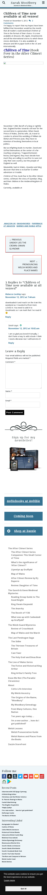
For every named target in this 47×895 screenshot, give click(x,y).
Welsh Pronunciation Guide (24, 732)
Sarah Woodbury (23, 3)
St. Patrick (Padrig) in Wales (12, 799)
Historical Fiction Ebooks (11, 832)
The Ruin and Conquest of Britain (14, 856)
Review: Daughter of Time (24, 585)
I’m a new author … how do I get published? (17, 810)
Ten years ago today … (22, 716)
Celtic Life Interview (21, 689)
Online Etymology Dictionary (12, 840)
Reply (8, 316)
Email (8, 400)
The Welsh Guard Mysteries (22, 625)
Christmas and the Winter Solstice (14, 797)
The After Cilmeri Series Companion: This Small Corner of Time (26, 555)
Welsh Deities (7, 862)
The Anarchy (17, 608)
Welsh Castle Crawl (9, 859)
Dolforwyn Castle (8, 813)
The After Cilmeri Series (20, 548)
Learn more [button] (9, 880)
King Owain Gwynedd (22, 604)
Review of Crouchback (22, 628)
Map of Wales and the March (25, 632)
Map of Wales (18, 573)
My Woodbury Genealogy (23, 704)
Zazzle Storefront (17, 744)
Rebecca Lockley (13, 294)
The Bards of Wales (9, 816)
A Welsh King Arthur (9, 794)
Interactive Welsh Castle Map (12, 835)
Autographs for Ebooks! (10, 824)
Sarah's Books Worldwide (11, 848)
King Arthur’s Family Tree (24, 673)
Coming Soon (23, 516)
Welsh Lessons (15, 728)
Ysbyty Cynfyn (7, 807)
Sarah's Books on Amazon (11, 846)
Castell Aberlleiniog (9, 802)
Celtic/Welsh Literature (10, 830)
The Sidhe (16, 641)
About (11, 685)
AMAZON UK (10, 223)
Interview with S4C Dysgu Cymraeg (14, 792)
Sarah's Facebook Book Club (12, 851)
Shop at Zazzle (25, 531)
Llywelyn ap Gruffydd (21, 569)
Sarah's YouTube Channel (11, 854)
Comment (10, 362)
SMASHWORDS (23, 223)
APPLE (38, 226)
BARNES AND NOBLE (26, 226)
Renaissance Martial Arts (11, 843)
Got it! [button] (23, 888)
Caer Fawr (16, 653)
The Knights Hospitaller (10, 805)
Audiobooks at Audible (23, 501)
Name (8, 391)
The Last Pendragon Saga (21, 637)
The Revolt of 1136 (20, 612)
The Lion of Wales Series (20, 662)
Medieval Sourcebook (10, 838)
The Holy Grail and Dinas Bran (26, 657)
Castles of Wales (8, 827)
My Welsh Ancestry (20, 693)
